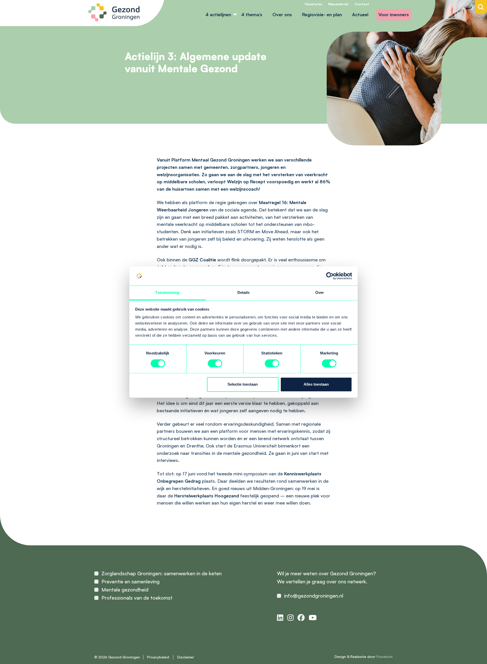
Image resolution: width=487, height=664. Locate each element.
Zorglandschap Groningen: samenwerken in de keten (161, 573)
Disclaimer (185, 657)
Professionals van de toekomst (136, 598)
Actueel (360, 14)
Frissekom (384, 656)
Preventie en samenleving (130, 581)
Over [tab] (319, 293)
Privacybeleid (158, 657)
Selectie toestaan (243, 384)
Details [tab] (243, 293)
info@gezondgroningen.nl (313, 596)
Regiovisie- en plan (322, 14)
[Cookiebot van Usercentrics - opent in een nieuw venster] (330, 276)
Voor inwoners (393, 14)
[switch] (215, 363)
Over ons (282, 14)
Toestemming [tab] (167, 293)
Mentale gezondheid (124, 589)
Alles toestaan (316, 384)
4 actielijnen (218, 14)
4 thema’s (251, 14)
